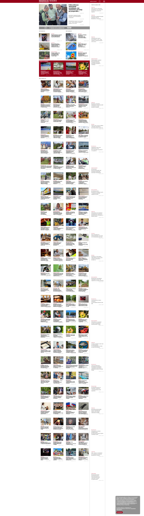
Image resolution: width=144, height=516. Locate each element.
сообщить (69, 27)
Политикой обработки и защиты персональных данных (126, 503)
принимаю (119, 512)
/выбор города (93, 1)
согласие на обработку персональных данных (126, 501)
